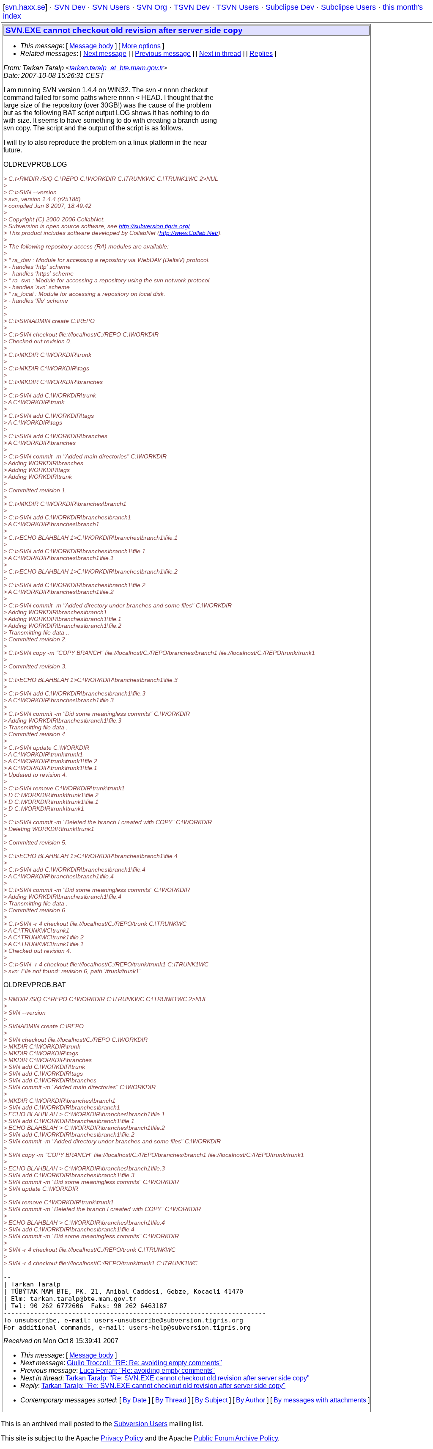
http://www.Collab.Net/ (188, 232)
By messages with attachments (320, 1400)
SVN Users (111, 7)
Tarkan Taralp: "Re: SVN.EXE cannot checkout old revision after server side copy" (188, 1378)
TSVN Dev (192, 7)
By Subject (211, 1400)
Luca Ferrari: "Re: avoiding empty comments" (147, 1370)
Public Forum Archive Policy (236, 1438)
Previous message (163, 53)
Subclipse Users (348, 7)
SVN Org (152, 7)
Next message (104, 53)
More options (141, 46)
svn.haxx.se (25, 7)
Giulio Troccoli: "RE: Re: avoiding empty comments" (144, 1362)
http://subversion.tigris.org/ (154, 226)
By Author (250, 1400)
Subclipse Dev (290, 7)
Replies (261, 53)
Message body (91, 46)
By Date (135, 1400)
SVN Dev (69, 7)
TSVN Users (237, 7)
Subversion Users (140, 1423)
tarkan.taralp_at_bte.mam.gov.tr (116, 68)
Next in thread (220, 53)
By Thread (170, 1400)
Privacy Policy (122, 1438)
